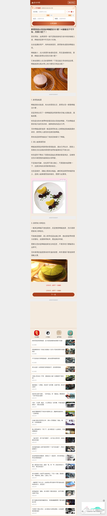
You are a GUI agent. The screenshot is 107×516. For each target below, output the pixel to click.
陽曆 (48, 15)
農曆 (51, 15)
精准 (70, 15)
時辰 (73, 15)
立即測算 (53, 23)
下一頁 (53, 294)
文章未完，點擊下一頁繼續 (53, 290)
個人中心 (71, 2)
